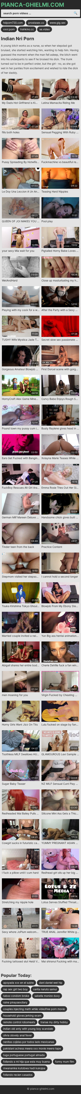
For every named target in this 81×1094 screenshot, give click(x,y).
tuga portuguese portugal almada (24, 1055)
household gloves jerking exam (22, 1015)
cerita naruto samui (45, 989)
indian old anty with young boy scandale (28, 1028)
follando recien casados (17, 1074)
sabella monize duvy (47, 995)
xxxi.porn (9, 29)
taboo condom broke (16, 995)
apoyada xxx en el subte (18, 982)
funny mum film (64, 1061)
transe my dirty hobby (54, 1022)
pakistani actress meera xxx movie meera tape (32, 1048)
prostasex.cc (36, 22)
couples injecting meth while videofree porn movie (34, 1009)
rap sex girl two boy (15, 989)
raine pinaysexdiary (15, 1002)
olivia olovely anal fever (17, 1035)
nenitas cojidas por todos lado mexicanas (28, 1041)
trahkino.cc (27, 29)
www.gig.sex (58, 22)
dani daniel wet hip (50, 982)
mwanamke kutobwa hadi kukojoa (24, 1068)
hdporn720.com (13, 22)
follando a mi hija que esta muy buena (26, 1061)
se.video (44, 29)
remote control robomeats (19, 1022)
